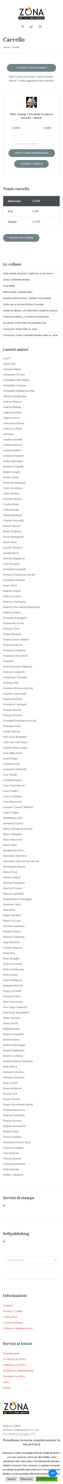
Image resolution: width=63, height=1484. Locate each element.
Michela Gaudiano (14, 926)
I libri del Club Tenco (15, 742)
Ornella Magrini (12, 947)
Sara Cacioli (10, 1083)
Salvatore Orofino (13, 1072)
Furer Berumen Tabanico (17, 666)
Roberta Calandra (13, 1034)
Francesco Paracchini (15, 655)
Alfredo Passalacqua (14, 396)
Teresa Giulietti (12, 1137)
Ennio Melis (10, 585)
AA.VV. (7, 358)
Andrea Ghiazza (12, 401)
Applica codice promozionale (32, 153)
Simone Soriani (12, 1120)
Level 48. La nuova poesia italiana (23, 304)
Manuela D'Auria (13, 823)
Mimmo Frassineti (14, 937)
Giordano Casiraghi (14, 704)
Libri (6, 1382)
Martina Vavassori (14, 882)
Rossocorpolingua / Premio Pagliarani (27, 298)
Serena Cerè (10, 1093)
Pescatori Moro (12, 996)
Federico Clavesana (14, 601)
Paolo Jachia (10, 974)
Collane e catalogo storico (18, 1328)
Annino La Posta (12, 428)
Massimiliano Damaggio (17, 899)
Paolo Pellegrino (12, 980)
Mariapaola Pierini (14, 866)
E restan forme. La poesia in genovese (26, 316)
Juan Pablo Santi (12, 753)
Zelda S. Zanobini (13, 1174)
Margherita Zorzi (13, 850)
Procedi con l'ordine (21, 237)
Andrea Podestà (12, 407)
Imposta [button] (11, 1479)
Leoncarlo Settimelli (15, 769)
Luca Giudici (10, 791)
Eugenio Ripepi (12, 591)
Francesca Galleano (14, 650)
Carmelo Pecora (12, 499)
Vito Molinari (11, 1153)
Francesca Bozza (12, 645)
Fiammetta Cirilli (13, 623)
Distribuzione (11, 1353)
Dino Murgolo (11, 564)
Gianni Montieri (12, 699)
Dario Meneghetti (13, 536)
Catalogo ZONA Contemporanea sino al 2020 (30, 335)
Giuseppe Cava (12, 726)
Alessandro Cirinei (14, 374)
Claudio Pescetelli (13, 520)
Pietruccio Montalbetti (16, 1012)
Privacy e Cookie (13, 1311)
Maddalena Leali (12, 818)
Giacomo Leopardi (14, 672)
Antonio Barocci (12, 445)
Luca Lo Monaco (12, 796)
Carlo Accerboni (12, 488)
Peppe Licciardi (12, 991)
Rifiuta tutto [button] (26, 1479)
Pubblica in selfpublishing (18, 1370)
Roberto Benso (11, 1039)
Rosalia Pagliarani (14, 1050)
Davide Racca (11, 553)
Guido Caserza (11, 731)
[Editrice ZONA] (31, 13)
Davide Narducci (13, 547)
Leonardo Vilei (11, 764)
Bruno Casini (11, 477)
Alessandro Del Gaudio (16, 380)
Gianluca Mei (11, 682)
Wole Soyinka (11, 1169)
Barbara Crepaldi (13, 466)
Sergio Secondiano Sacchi (18, 1104)
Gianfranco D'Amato (15, 677)
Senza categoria (12, 1088)
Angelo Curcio (11, 418)
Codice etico (10, 1317)
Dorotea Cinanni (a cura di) (19, 574)
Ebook (6, 1387)
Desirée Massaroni (14, 558)
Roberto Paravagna (14, 1045)
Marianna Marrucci (15, 855)
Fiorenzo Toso (11, 628)
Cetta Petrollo (11, 509)
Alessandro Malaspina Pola (18, 391)
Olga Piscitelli (11, 942)
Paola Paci (9, 953)
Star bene (9, 286)
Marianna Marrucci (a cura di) (21, 861)
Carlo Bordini (11, 493)
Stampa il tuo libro (14, 1376)
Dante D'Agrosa (12, 531)
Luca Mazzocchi (12, 801)
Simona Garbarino (14, 1115)
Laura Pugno (10, 758)
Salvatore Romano (13, 1077)
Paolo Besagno (11, 958)
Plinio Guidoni (11, 1018)
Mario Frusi (10, 872)
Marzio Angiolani (13, 893)
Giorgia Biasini (12, 709)
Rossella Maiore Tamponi (18, 1061)
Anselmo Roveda (12, 439)
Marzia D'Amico (12, 888)
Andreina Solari (12, 412)
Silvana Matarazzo (14, 1110)
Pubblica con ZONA (14, 1365)
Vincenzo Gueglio (13, 1147)
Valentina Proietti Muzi (17, 1142)
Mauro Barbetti (12, 915)
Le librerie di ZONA (14, 1359)
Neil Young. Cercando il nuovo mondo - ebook (31, 116)
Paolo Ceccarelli (12, 964)
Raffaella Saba (11, 1028)
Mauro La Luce (12, 920)
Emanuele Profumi (14, 580)
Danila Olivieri (12, 526)
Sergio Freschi (11, 1099)
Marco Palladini (12, 834)
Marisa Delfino (12, 877)
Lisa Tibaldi (10, 774)
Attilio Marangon (13, 461)
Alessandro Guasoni (14, 385)
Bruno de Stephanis (14, 482)
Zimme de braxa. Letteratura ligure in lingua (30, 310)
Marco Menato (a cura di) (17, 828)
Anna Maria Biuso (13, 423)
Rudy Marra (10, 1066)
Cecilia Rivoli (11, 504)
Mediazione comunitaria (17, 292)
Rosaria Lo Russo (13, 1056)
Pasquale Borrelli (13, 985)
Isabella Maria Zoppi (15, 747)
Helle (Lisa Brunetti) (15, 737)
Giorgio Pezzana (12, 715)
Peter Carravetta (13, 1001)
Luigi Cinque (10, 812)
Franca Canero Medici (16, 639)
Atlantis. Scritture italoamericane (24, 323)
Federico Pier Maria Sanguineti (21, 607)
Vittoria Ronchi (12, 1158)
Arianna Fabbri (12, 450)
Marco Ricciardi (12, 839)
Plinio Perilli (10, 1023)
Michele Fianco (12, 931)
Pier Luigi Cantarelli (15, 1007)
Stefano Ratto (11, 1131)
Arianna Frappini (13, 455)
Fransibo (8, 661)
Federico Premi (12, 612)
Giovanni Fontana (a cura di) (19, 720)
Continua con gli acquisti (31, 67)
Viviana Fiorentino (14, 1164)
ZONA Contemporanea (16, 279)
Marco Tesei (10, 845)
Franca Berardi (12, 634)
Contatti (8, 1305)
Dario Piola (10, 542)
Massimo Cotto (12, 904)
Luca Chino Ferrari (14, 785)
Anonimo (8, 434)
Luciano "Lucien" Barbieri (18, 807)
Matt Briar (9, 910)
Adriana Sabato (12, 369)
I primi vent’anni (13, 1322)
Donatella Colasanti (14, 569)
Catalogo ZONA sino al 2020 (20, 329)
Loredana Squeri (12, 780)
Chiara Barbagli (12, 515)
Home (6, 47)
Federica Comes (12, 596)
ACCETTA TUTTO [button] (47, 1479)
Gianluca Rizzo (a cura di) (18, 688)
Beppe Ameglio (11, 472)
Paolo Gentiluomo (13, 969)
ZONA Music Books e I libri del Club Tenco (28, 273)
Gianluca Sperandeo (15, 693)
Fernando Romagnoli (15, 618)
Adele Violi (9, 363)
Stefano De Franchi (14, 1126)
